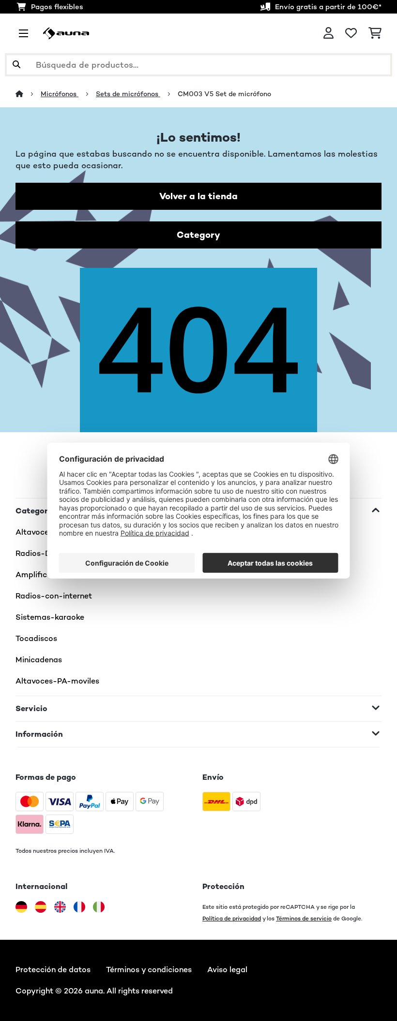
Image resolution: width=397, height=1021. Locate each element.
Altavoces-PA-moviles (57, 681)
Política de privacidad (231, 918)
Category (198, 234)
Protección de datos (53, 969)
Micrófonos (59, 93)
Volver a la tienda (198, 196)
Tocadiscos (36, 638)
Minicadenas (38, 660)
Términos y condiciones (149, 969)
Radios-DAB (38, 553)
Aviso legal (227, 969)
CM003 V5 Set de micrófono (224, 93)
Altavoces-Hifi (42, 532)
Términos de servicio (304, 918)
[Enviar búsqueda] (16, 65)
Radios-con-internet (53, 596)
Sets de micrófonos (128, 93)
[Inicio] (28, 93)
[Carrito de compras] (375, 33)
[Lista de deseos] (351, 33)
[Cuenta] (328, 33)
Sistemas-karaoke (49, 617)
